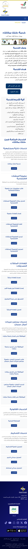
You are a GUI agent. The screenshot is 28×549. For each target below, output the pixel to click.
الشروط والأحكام (8, 538)
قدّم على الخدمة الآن (14, 86)
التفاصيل (14, 168)
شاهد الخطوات (14, 91)
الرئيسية (24, 22)
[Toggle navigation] (25, 18)
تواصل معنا (22, 538)
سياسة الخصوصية (15, 540)
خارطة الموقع (16, 538)
